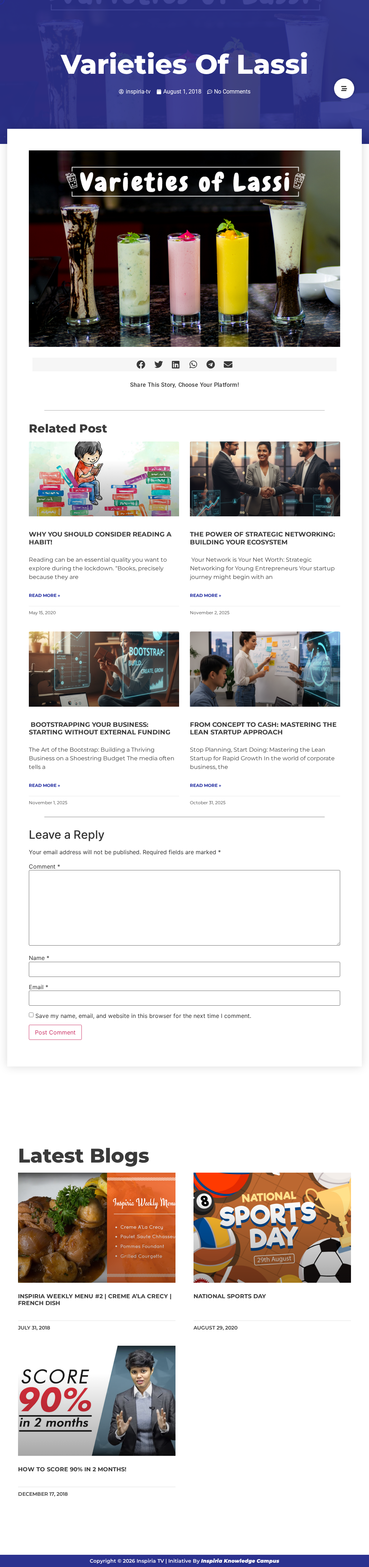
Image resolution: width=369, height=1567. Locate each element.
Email (38, 987)
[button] (141, 364)
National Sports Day (230, 1296)
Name (39, 958)
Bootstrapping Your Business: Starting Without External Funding (99, 729)
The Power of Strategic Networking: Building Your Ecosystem (262, 538)
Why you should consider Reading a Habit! (100, 538)
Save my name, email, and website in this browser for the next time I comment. (143, 1016)
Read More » (44, 595)
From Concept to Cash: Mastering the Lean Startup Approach (263, 729)
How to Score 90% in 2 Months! (72, 1469)
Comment (44, 866)
